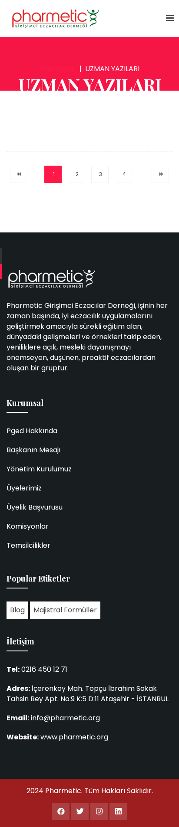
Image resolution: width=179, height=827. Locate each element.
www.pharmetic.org (74, 737)
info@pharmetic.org (65, 718)
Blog (17, 610)
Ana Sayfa (57, 69)
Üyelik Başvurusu (35, 507)
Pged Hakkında (32, 431)
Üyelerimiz (24, 488)
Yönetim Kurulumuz (39, 469)
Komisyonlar (28, 526)
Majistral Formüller (65, 610)
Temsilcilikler (28, 545)
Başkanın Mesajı (33, 450)
